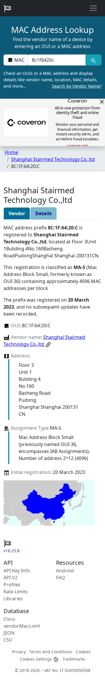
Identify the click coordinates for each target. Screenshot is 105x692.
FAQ (60, 577)
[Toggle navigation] (93, 8)
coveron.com (77, 146)
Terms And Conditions (50, 651)
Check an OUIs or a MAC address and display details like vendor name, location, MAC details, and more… (53, 79)
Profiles (12, 584)
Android (65, 570)
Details (43, 213)
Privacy (19, 651)
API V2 (11, 577)
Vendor (16, 213)
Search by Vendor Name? (77, 86)
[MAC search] (93, 60)
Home (11, 152)
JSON (9, 633)
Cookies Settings (36, 659)
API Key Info (17, 570)
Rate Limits (16, 591)
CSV (8, 640)
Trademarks (73, 659)
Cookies (83, 651)
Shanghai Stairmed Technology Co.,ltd (53, 159)
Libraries (13, 598)
